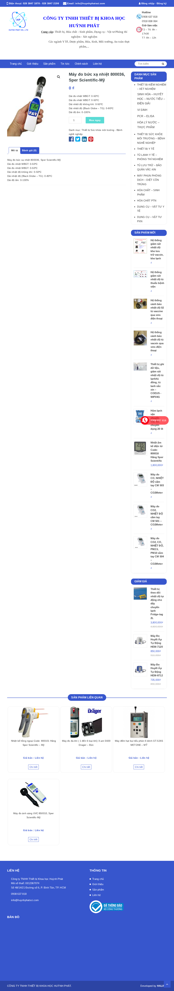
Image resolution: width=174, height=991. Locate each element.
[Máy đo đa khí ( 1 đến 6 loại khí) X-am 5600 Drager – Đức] (86, 722)
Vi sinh (142, 109)
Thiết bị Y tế (145, 148)
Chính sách (81, 63)
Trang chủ (16, 63)
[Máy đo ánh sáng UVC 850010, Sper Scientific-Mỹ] (33, 794)
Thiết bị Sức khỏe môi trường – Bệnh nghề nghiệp (151, 138)
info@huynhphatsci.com (90, 3)
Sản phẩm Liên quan (87, 697)
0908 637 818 (149, 16)
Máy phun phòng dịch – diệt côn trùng (149, 180)
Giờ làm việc (149, 25)
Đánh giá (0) (29, 150)
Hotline (146, 12)
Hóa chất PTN (146, 200)
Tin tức (65, 63)
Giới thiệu (32, 63)
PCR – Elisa (145, 116)
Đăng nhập (147, 3)
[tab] (14, 150)
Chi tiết (33, 767)
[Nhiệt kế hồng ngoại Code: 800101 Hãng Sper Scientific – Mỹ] (33, 722)
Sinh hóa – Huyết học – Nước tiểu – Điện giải (151, 99)
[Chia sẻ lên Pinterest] (90, 140)
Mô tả (14, 150)
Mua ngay (95, 120)
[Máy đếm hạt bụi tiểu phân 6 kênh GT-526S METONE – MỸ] (138, 722)
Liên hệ (97, 63)
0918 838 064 (149, 21)
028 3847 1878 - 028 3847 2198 (41, 3)
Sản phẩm (49, 63)
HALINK (162, 985)
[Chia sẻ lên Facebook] (72, 140)
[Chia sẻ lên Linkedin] (84, 140)
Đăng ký (162, 3)
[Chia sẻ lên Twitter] (78, 140)
